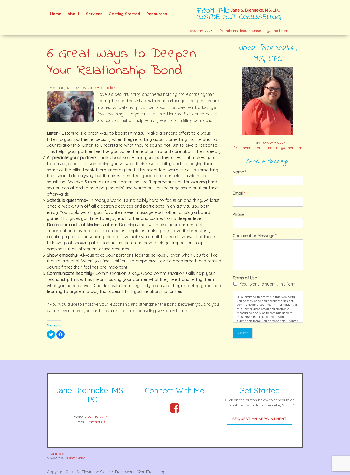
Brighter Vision (75, 458)
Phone (238, 214)
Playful (88, 472)
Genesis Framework (117, 472)
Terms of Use (246, 277)
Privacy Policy (56, 454)
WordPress (146, 472)
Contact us (95, 422)
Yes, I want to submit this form (268, 284)
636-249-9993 (201, 30)
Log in (164, 472)
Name (239, 171)
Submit (243, 333)
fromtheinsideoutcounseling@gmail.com (254, 30)
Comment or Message (255, 235)
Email (239, 193)
